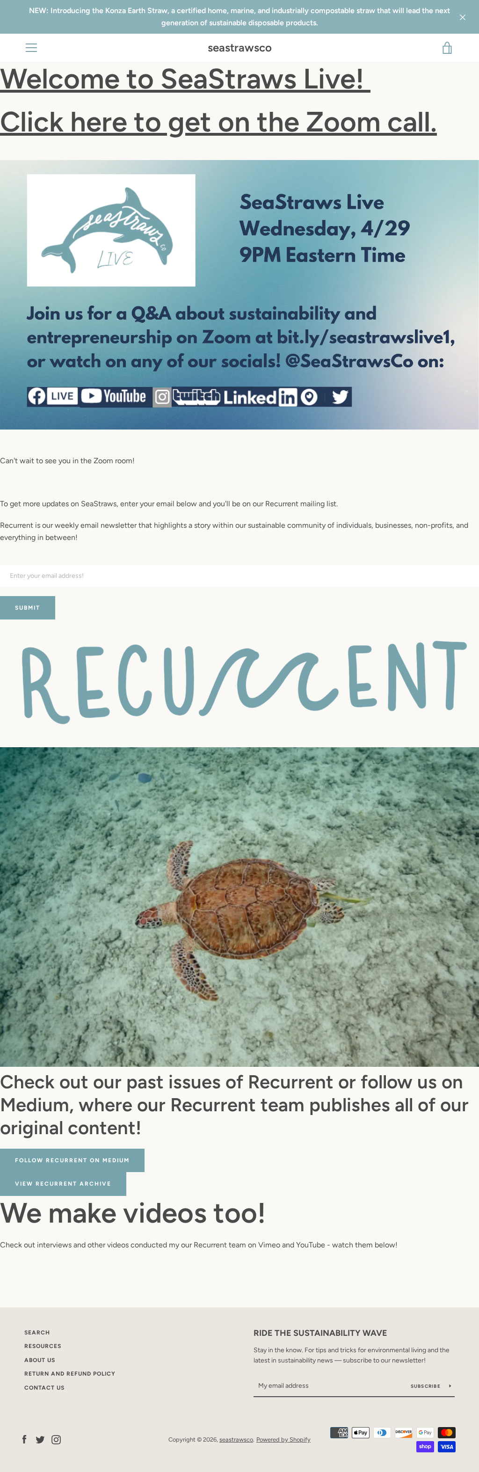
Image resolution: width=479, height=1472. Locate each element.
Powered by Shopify (283, 1439)
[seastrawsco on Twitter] (40, 1439)
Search (37, 1332)
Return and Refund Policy (70, 1373)
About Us (39, 1360)
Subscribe (427, 1386)
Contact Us (44, 1388)
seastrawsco (240, 47)
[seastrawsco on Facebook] (24, 1439)
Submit (27, 608)
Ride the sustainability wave (320, 1333)
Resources (42, 1346)
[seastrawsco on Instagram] (56, 1439)
